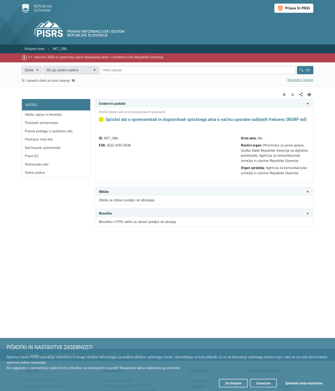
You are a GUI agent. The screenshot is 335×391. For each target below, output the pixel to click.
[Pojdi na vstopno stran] (37, 12)
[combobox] (71, 70)
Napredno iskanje (300, 80)
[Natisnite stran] (309, 94)
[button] (204, 103)
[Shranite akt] (293, 94)
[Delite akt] (301, 94)
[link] (34, 48)
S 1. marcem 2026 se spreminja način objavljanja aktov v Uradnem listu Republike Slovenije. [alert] (96, 57)
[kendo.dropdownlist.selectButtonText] (94, 70)
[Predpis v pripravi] (101, 119)
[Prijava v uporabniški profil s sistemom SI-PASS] (293, 8)
